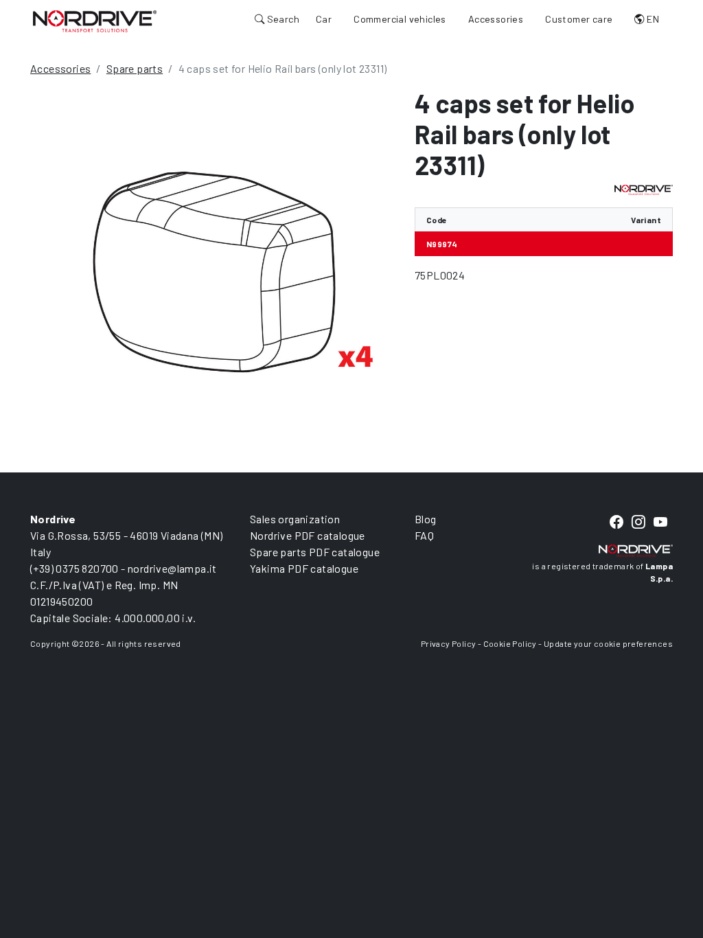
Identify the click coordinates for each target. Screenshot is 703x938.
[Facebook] (616, 522)
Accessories (495, 19)
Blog (426, 518)
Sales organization (295, 518)
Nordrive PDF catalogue (307, 535)
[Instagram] (638, 522)
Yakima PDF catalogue (304, 568)
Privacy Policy (448, 643)
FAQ (424, 535)
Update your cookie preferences (608, 643)
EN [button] (652, 19)
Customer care (578, 19)
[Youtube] (660, 522)
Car (324, 19)
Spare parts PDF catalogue (315, 551)
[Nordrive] (95, 20)
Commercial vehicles (400, 19)
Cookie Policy (510, 643)
